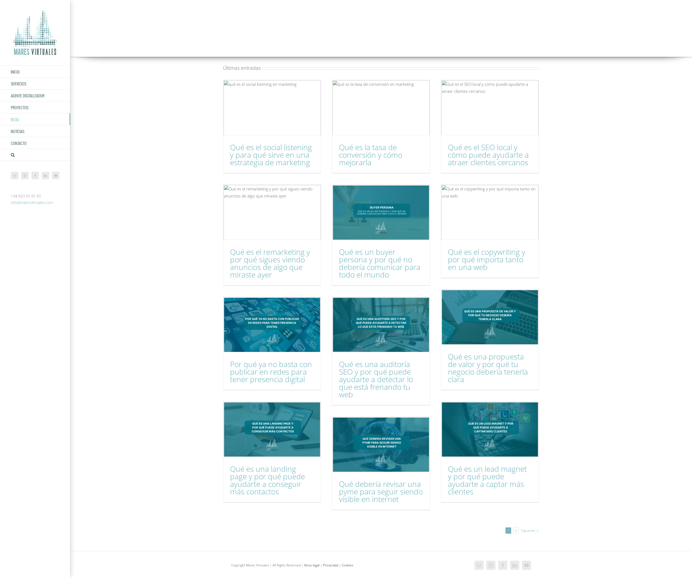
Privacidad (330, 565)
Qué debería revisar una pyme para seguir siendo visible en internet (381, 491)
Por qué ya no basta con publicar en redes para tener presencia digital (271, 371)
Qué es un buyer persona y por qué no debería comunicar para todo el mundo (379, 263)
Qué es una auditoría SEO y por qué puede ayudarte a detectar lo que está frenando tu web (376, 379)
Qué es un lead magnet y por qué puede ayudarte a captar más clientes (487, 480)
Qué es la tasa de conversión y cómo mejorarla (370, 154)
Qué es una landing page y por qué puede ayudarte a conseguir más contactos (267, 480)
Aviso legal (312, 565)
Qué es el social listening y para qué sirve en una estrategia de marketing (271, 154)
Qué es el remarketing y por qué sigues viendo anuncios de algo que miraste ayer (270, 263)
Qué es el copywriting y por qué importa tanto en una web (486, 259)
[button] (35, 155)
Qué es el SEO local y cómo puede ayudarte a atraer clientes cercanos (488, 154)
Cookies (347, 565)
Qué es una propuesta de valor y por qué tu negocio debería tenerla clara (488, 367)
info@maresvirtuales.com (32, 202)
